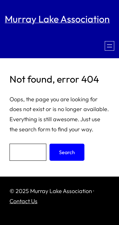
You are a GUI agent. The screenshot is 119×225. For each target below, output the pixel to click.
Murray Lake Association (57, 19)
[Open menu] (109, 46)
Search (67, 152)
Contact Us (23, 201)
